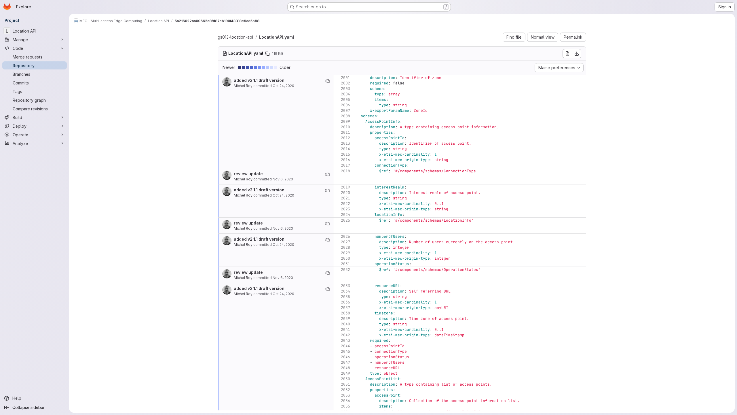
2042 (345, 335)
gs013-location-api (235, 37)
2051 (345, 384)
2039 (345, 318)
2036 (345, 302)
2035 (345, 296)
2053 (345, 395)
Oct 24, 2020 (283, 86)
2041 (345, 329)
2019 (345, 187)
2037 (345, 307)
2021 (345, 198)
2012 (345, 137)
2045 (345, 351)
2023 (345, 209)
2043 (345, 340)
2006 (345, 105)
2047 (345, 362)
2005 (345, 99)
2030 (345, 258)
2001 (345, 77)
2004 (345, 94)
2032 (345, 269)
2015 (345, 154)
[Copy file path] (267, 53)
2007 (345, 110)
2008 (345, 116)
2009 (345, 121)
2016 (345, 159)
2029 (345, 252)
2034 (345, 291)
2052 (345, 389)
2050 (345, 378)
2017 (345, 165)
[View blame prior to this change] (327, 81)
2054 (345, 400)
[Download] (576, 53)
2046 (345, 356)
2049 (345, 373)
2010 (345, 126)
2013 (345, 143)
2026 (345, 236)
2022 (345, 203)
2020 (345, 192)
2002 (345, 83)
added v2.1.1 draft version (259, 80)
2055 (345, 406)
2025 (345, 220)
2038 (345, 313)
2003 (345, 88)
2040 (345, 324)
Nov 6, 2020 (283, 179)
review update (248, 173)
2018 (345, 171)
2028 (345, 247)
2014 (345, 148)
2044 (345, 346)
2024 (345, 214)
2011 (345, 132)
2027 (345, 241)
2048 (345, 367)
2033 (345, 285)
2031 (345, 263)
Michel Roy (243, 86)
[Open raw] (567, 53)
